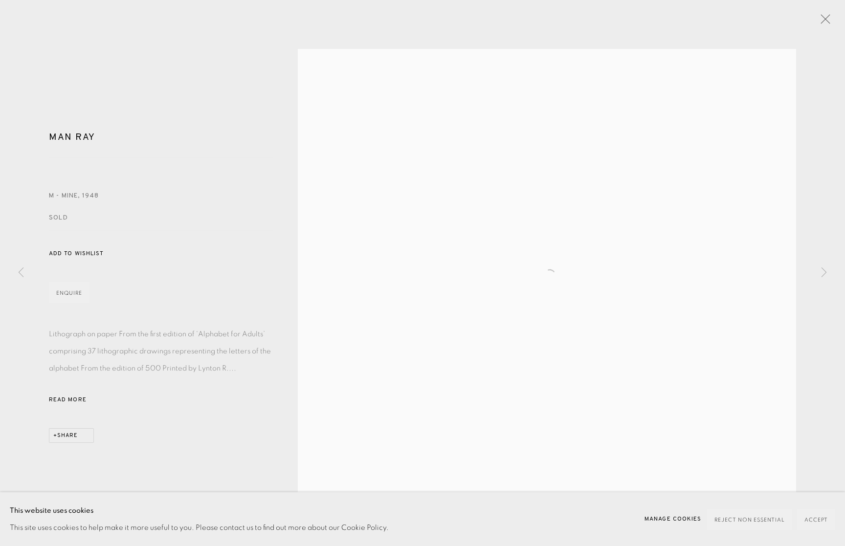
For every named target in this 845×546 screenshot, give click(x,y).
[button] (76, 253)
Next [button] (824, 273)
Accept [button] (816, 520)
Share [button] (67, 435)
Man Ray (72, 137)
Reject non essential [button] (749, 520)
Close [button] (823, 22)
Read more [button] (68, 400)
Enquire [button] (69, 293)
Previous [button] (21, 273)
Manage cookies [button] (673, 519)
